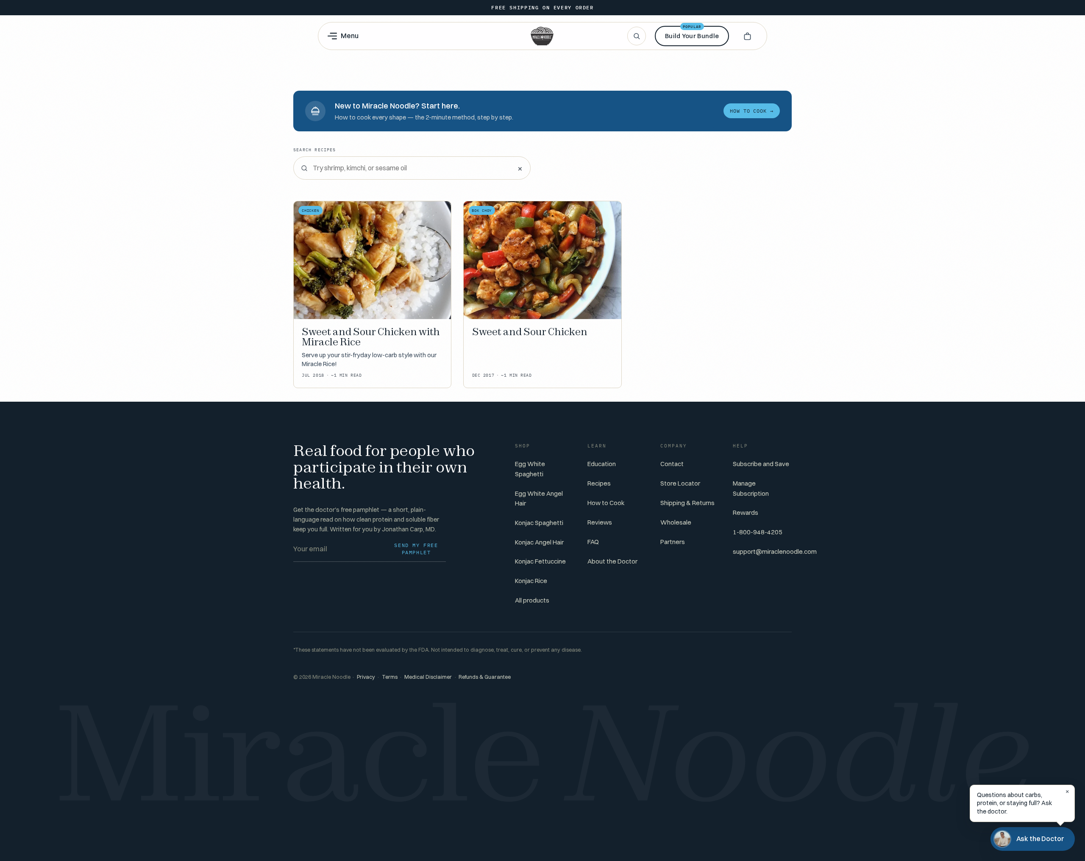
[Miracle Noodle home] (542, 36)
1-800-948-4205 (757, 532)
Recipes (599, 483)
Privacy (366, 677)
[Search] (636, 36)
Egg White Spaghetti (530, 469)
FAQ (593, 542)
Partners (672, 542)
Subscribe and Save (761, 464)
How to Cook (606, 503)
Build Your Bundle (692, 33)
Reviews (599, 522)
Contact (672, 464)
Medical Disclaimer (428, 677)
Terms (390, 677)
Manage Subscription (751, 488)
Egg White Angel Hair (539, 498)
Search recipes (314, 150)
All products (532, 600)
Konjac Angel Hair (539, 542)
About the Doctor (612, 561)
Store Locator (680, 483)
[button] (747, 36)
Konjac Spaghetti (539, 523)
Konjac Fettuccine (540, 561)
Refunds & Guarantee (485, 677)
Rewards (745, 512)
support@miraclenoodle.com (775, 551)
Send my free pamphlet (416, 549)
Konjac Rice (531, 581)
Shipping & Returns (687, 503)
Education (601, 464)
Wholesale (675, 522)
